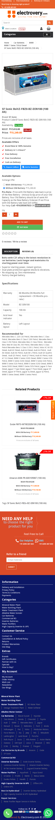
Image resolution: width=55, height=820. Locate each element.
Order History (8, 679)
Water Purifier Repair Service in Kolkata (20, 801)
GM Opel (18, 743)
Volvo (27, 729)
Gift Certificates (9, 659)
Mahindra (28, 726)
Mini (48, 743)
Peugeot (36, 746)
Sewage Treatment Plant (14, 708)
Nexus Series (39, 776)
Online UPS (8, 787)
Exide (42, 750)
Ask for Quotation (31, 167)
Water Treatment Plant (12, 610)
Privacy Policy (8, 590)
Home (6, 43)
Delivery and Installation (13, 587)
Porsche (35, 736)
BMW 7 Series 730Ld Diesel (15, 45)
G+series (7, 776)
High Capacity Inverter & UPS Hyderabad (21, 794)
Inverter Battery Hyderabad (34, 791)
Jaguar (39, 723)
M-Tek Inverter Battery (13, 768)
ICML (6, 746)
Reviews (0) (28, 251)
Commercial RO (9, 618)
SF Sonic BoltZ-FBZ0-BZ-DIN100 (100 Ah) (21, 48)
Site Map (6, 647)
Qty (3, 210)
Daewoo (7, 743)
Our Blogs (6, 687)
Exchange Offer (8, 180)
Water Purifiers (9, 624)
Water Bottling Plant (11, 607)
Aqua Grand (37, 772)
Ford (38, 726)
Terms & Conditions (11, 592)
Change (22, 29)
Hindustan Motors (41, 729)
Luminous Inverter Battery (14, 765)
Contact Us (7, 636)
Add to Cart (22, 222)
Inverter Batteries (10, 621)
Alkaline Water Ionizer (12, 613)
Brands (5, 656)
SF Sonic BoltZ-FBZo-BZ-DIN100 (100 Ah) (26, 503)
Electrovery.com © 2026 (34, 817)
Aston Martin (45, 739)
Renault (7, 726)
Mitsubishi (45, 733)
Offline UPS (38, 783)
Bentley (15, 746)
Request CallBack (12, 167)
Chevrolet (32, 719)
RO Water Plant (34, 704)
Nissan (17, 726)
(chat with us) (42, 205)
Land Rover (23, 736)
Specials (5, 664)
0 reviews (6, 241)
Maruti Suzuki (23, 716)
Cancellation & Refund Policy (15, 639)
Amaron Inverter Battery (40, 765)
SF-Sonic (13, 117)
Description (11, 251)
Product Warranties (11, 644)
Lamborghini (9, 736)
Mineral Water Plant (11, 605)
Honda (20, 719)
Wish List (6, 682)
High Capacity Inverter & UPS (15, 626)
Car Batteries (19, 43)
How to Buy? (7, 667)
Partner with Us (9, 662)
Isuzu (19, 739)
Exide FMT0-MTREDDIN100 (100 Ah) (27, 424)
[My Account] (41, 29)
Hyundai (37, 716)
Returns (5, 641)
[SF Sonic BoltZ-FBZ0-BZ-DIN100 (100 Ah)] (27, 79)
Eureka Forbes (9, 779)
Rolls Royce (8, 739)
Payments (6, 595)
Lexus (28, 743)
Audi (5, 723)
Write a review (20, 241)
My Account (7, 677)
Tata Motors (9, 719)
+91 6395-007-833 (10, 7)
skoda (46, 726)
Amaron (32, 750)
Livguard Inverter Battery (37, 768)
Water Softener (34, 708)
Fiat (19, 729)
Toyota (43, 719)
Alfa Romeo (31, 739)
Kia (20, 733)
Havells (22, 779)
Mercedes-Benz (26, 723)
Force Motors (9, 733)
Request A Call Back (53, 410)
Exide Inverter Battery (32, 762)
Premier (26, 746)
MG (34, 733)
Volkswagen (8, 729)
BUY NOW (24, 227)
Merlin (27, 776)
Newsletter (7, 685)
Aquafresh (24, 772)
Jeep (27, 733)
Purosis (33, 779)
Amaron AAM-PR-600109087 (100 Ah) (27, 478)
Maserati (38, 743)
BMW (31, 43)
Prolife (17, 776)
